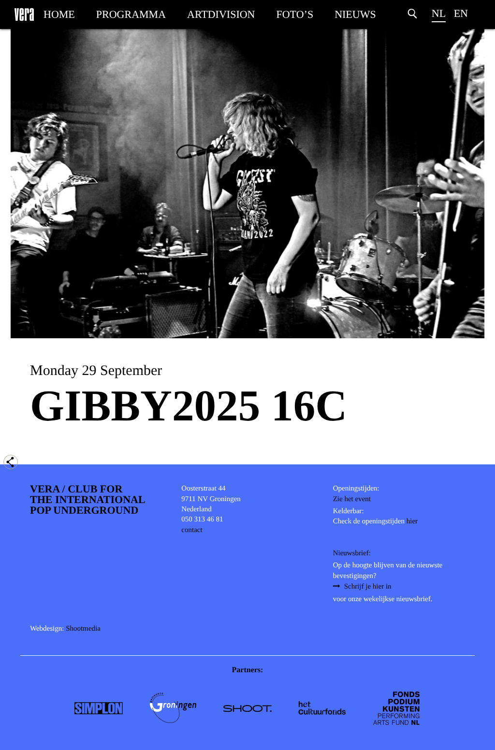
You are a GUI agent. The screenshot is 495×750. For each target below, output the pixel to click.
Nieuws (355, 14)
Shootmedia (83, 629)
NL (439, 13)
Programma (131, 14)
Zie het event (352, 499)
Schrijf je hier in (368, 587)
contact (191, 530)
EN (461, 13)
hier (412, 521)
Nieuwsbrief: (352, 553)
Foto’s (295, 14)
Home (59, 14)
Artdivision (221, 14)
